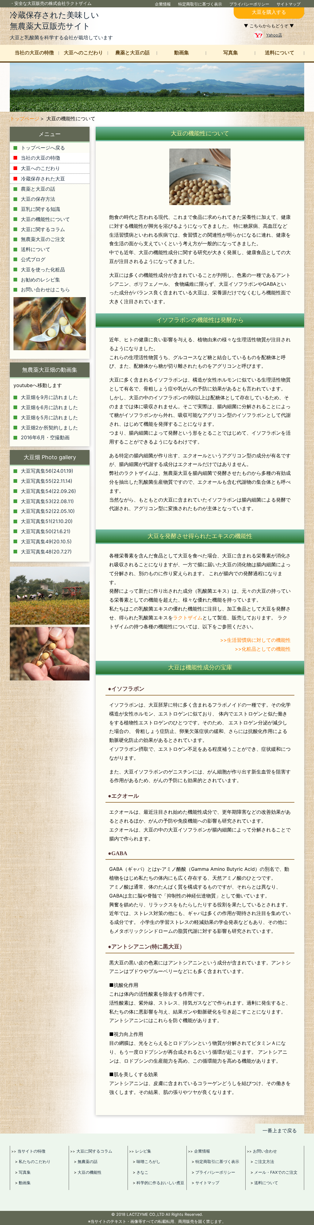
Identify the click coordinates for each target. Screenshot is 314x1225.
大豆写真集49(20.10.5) (46, 541)
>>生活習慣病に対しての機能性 (255, 640)
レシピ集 (143, 1151)
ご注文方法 (264, 1161)
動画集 (181, 52)
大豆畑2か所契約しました (49, 427)
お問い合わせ (265, 1151)
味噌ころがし (148, 1161)
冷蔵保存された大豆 (43, 179)
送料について (279, 52)
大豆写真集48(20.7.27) (46, 552)
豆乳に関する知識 (40, 209)
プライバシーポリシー (249, 4)
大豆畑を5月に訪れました (49, 417)
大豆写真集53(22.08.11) (47, 501)
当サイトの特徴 (31, 1151)
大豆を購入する (269, 12)
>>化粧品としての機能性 (263, 649)
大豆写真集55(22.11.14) (46, 481)
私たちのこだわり (35, 1161)
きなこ (142, 1172)
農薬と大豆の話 (132, 52)
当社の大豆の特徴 (34, 52)
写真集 (230, 52)
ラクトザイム (187, 617)
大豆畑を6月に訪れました (49, 407)
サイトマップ (289, 4)
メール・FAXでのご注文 (275, 1172)
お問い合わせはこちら (45, 289)
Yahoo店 (274, 35)
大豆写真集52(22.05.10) (48, 511)
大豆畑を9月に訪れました (49, 397)
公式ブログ (33, 259)
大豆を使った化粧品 (43, 269)
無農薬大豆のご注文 (43, 239)
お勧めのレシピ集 (40, 280)
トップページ (24, 118)
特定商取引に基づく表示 (200, 4)
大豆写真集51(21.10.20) (47, 521)
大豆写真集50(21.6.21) (46, 531)
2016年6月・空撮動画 (45, 437)
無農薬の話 (88, 1161)
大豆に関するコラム (43, 229)
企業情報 (163, 4)
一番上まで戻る (279, 1130)
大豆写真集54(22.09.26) (48, 491)
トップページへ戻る (43, 148)
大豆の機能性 (89, 1172)
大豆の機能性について (45, 219)
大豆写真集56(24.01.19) (47, 471)
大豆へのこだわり (83, 52)
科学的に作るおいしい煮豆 (160, 1182)
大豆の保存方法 (38, 199)
